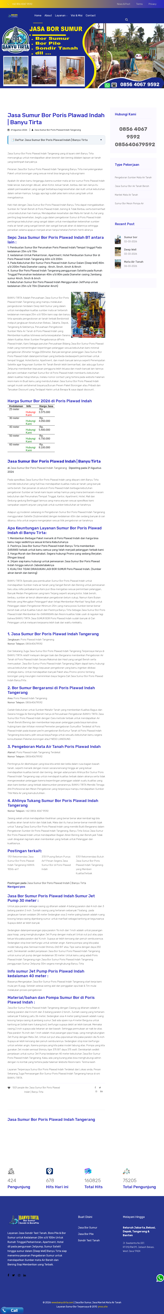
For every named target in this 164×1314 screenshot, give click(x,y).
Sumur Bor (57, 297)
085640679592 (135, 144)
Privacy (152, 4)
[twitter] (100, 1087)
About (48, 15)
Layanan (60, 15)
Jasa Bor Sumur (87, 1227)
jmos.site (103, 1306)
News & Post (123, 4)
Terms (139, 4)
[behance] (101, 1091)
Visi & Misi (76, 15)
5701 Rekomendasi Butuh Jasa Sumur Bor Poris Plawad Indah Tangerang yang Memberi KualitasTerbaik (90, 865)
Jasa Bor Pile (86, 1234)
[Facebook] (95, 1087)
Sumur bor (130, 237)
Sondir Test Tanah (89, 1240)
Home (37, 15)
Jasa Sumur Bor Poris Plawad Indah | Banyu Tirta (56, 883)
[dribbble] (96, 1091)
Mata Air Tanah (25, 331)
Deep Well (39, 306)
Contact (91, 15)
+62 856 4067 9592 (21, 4)
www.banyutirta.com (62, 1302)
